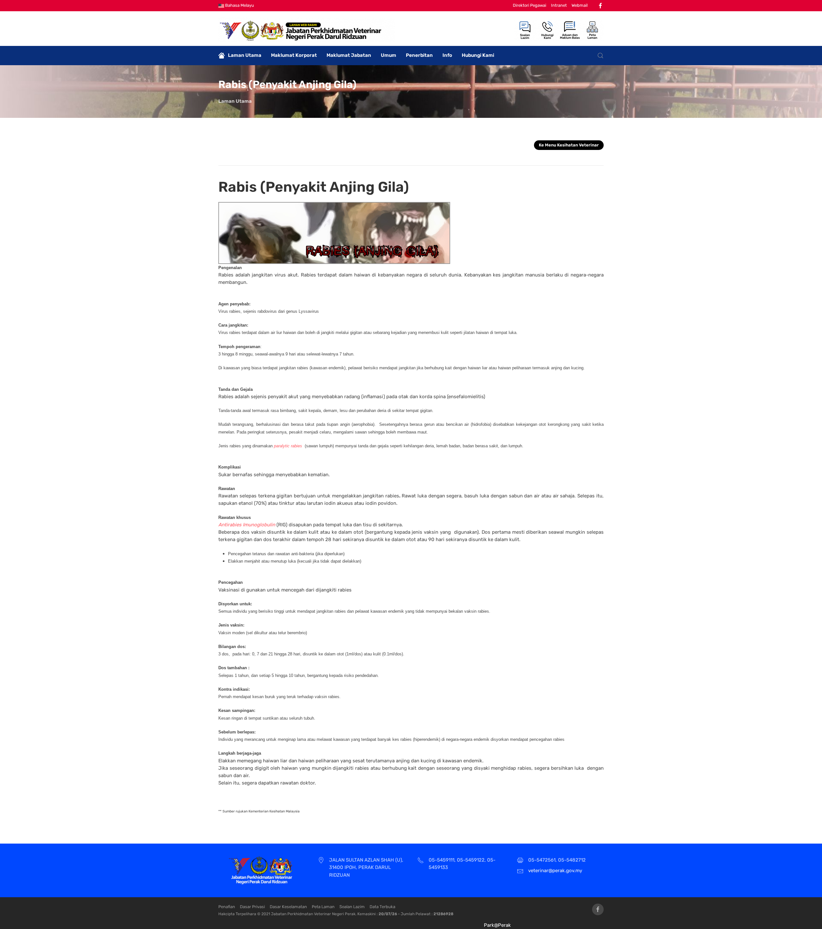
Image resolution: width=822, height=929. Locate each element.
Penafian (226, 906)
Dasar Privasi (252, 906)
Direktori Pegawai (529, 5)
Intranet (559, 5)
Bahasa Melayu (239, 5)
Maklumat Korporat (294, 55)
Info (447, 55)
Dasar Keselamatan (288, 906)
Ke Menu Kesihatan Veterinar (569, 145)
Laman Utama (244, 55)
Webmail (580, 5)
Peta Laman (323, 906)
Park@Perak (497, 925)
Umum (388, 55)
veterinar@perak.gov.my (555, 870)
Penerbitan (419, 55)
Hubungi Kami (478, 55)
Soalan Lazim (352, 906)
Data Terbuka (382, 906)
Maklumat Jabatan (349, 55)
